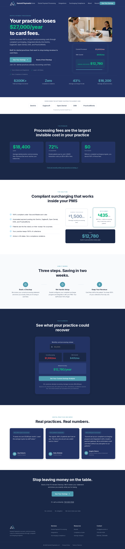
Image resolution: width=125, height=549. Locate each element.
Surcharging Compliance (77, 3)
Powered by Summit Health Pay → (62, 110)
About (90, 3)
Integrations (62, 3)
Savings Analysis (79, 535)
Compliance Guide (79, 532)
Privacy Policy (66, 545)
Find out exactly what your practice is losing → (62, 167)
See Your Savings (107, 3)
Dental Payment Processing (47, 3)
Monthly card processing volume (62, 342)
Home (33, 3)
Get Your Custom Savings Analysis (62, 378)
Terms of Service (77, 545)
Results (97, 3)
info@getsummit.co (102, 529)
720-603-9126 (69, 502)
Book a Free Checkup (44, 60)
